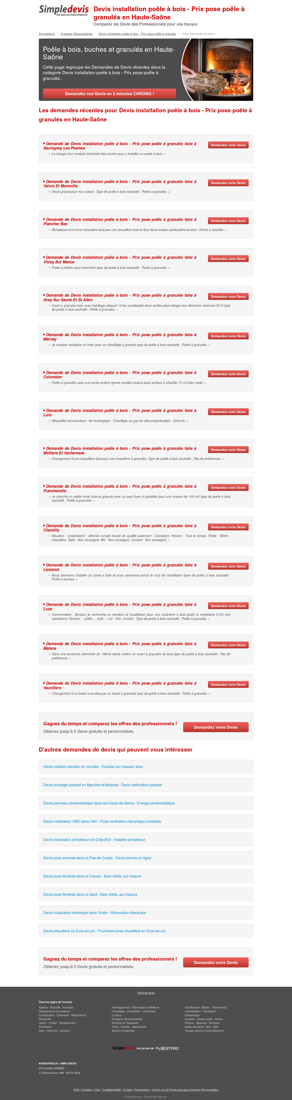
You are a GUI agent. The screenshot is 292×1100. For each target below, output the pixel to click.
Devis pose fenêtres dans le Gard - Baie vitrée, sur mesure (90, 894)
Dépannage (192, 1015)
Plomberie (45, 1027)
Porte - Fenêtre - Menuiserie (129, 1027)
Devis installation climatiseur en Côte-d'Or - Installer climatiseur (94, 839)
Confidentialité (111, 1090)
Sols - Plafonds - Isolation (54, 1030)
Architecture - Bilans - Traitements (205, 1007)
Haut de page (146, 993)
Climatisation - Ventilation (200, 1011)
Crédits (128, 1090)
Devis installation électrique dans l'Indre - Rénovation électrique (94, 912)
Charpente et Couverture (54, 1011)
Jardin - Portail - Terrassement (57, 1023)
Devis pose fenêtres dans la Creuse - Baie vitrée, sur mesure (92, 876)
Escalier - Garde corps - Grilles (204, 1019)
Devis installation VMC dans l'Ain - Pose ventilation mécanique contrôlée (102, 821)
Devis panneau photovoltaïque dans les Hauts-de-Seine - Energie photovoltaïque (109, 803)
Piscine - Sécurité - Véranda (202, 1023)
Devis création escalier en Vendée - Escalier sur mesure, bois (93, 766)
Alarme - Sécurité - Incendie (56, 1007)
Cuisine (116, 1015)
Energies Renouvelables (127, 1019)
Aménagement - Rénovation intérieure (135, 1007)
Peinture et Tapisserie (125, 1023)
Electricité (45, 1019)
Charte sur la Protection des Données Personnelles (185, 1090)
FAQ (76, 1090)
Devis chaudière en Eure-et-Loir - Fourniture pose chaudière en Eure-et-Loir (104, 930)
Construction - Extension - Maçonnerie (62, 1015)
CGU (97, 1090)
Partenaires (142, 1090)
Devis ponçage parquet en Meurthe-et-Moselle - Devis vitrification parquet (102, 784)
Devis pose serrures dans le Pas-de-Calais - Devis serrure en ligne (97, 857)
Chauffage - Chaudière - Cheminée (134, 1011)
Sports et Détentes (123, 1030)
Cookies (86, 1090)
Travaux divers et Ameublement (204, 1030)
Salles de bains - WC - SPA (201, 1027)
